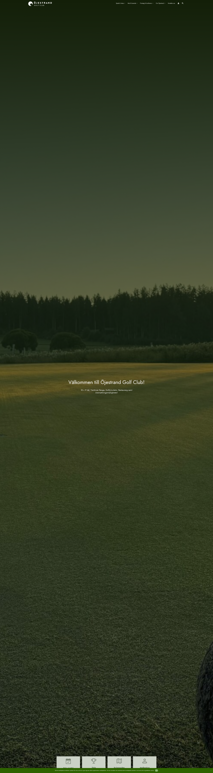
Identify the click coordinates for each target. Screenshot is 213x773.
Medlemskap (145, 767)
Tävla (94, 767)
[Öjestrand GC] (40, 3)
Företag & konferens (146, 3)
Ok (156, 770)
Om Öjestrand (160, 3)
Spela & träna (120, 3)
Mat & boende (132, 3)
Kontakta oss (171, 3)
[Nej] (211, 770)
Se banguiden (119, 767)
